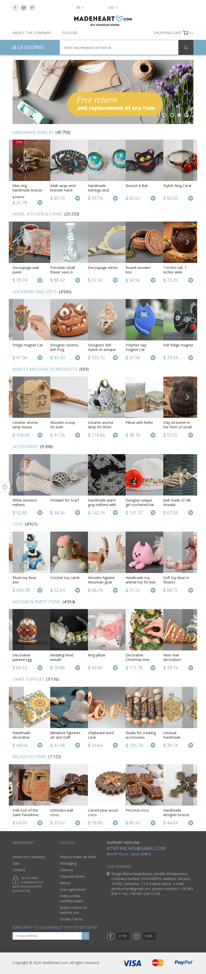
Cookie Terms (71, 919)
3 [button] (179, 115)
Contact (19, 869)
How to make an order (78, 856)
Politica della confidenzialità (71, 898)
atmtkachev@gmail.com (136, 848)
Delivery (66, 869)
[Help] (5, 487)
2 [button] (172, 115)
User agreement (73, 889)
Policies (70, 32)
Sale (16, 863)
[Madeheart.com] (103, 21)
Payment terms (72, 876)
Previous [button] (20, 91)
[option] (103, 92)
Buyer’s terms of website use (73, 910)
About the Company (32, 32)
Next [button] (186, 91)
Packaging (68, 863)
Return (65, 883)
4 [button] (186, 115)
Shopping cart (168, 32)
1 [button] (165, 115)
